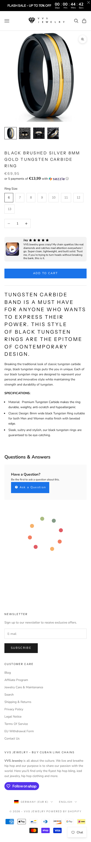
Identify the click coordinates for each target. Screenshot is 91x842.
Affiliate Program (16, 680)
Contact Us (12, 738)
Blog (7, 673)
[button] (45, 179)
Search (9, 694)
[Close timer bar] (88, 2)
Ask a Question (32, 487)
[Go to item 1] (10, 133)
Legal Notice (12, 716)
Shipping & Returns (17, 702)
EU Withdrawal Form (19, 731)
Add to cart (45, 273)
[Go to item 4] (53, 133)
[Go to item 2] (25, 133)
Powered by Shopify (64, 811)
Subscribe (21, 648)
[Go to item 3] (39, 133)
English (65, 801)
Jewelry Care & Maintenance (23, 687)
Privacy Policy (13, 709)
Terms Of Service (16, 724)
